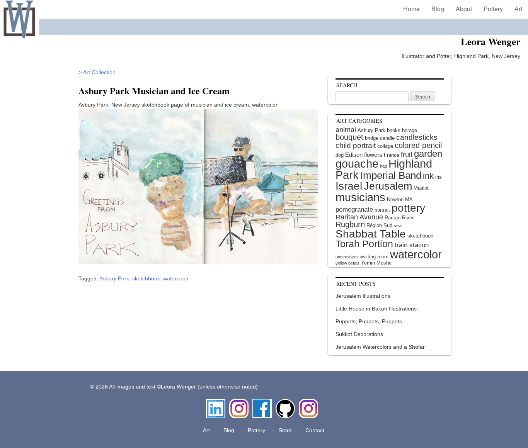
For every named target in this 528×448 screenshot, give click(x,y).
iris (438, 177)
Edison (354, 154)
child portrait (356, 145)
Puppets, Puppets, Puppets (369, 321)
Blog (437, 8)
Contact (314, 430)
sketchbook (146, 278)
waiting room (374, 257)
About (464, 8)
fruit (406, 154)
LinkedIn (215, 403)
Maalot (421, 188)
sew (398, 225)
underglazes (347, 257)
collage (385, 146)
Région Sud (379, 225)
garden (428, 153)
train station (412, 245)
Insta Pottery (307, 407)
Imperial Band (390, 175)
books (393, 130)
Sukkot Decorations (359, 334)
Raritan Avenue (359, 217)
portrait (382, 210)
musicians (360, 197)
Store (285, 430)
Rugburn (350, 224)
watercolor (176, 278)
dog (340, 155)
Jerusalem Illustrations (363, 296)
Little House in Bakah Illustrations (376, 308)
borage (409, 130)
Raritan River (399, 218)
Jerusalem (388, 186)
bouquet (349, 137)
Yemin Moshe (376, 263)
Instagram (239, 403)
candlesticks (417, 137)
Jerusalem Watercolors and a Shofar (380, 347)
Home (411, 8)
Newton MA (400, 199)
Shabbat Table (371, 234)
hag (383, 166)
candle (387, 138)
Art (518, 8)
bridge (371, 138)
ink (428, 176)
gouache (357, 164)
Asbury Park (114, 278)
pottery (408, 208)
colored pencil (418, 145)
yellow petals (347, 263)
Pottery (493, 8)
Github (284, 403)
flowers (373, 154)
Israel (349, 186)
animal (346, 130)
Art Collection (99, 72)
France (391, 155)
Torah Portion (364, 243)
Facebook (262, 403)
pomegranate (354, 209)
